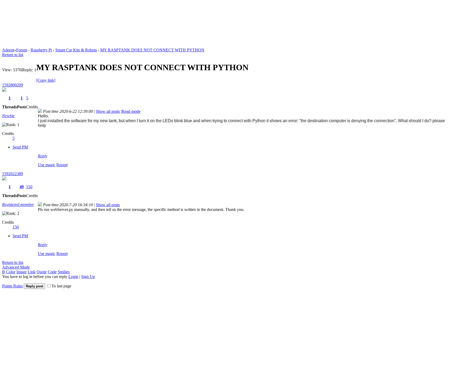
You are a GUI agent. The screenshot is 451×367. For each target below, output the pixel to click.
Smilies (64, 272)
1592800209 (12, 85)
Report (62, 165)
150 (29, 187)
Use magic (46, 165)
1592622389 (12, 173)
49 (22, 187)
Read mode (131, 111)
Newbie (8, 116)
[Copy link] (45, 80)
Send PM (20, 147)
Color (10, 272)
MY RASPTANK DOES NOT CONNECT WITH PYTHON (152, 50)
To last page (61, 286)
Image (21, 272)
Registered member (18, 204)
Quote (42, 272)
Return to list (12, 54)
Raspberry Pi (41, 50)
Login (73, 276)
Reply (42, 156)
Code (52, 272)
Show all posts (108, 111)
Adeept (8, 50)
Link (31, 272)
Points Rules (12, 286)
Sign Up (88, 276)
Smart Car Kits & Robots (76, 50)
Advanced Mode (16, 267)
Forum (21, 50)
